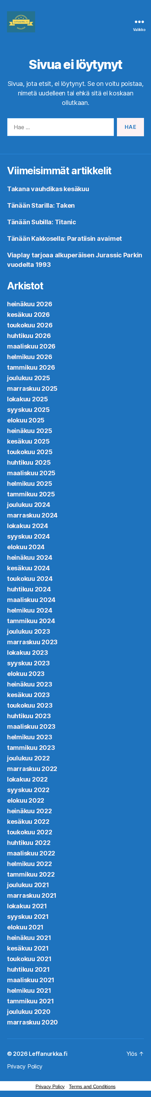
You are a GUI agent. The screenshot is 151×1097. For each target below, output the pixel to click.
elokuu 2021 (25, 927)
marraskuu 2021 (32, 895)
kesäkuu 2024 (28, 568)
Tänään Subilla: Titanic (41, 222)
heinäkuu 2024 (29, 557)
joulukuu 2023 (28, 631)
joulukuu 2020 (29, 1011)
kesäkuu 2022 (28, 821)
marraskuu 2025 (32, 388)
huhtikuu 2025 (29, 462)
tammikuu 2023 (31, 747)
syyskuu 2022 (28, 790)
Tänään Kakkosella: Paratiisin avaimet (64, 238)
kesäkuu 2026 (28, 314)
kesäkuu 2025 (28, 441)
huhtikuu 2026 (29, 335)
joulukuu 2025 (28, 378)
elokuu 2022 (25, 800)
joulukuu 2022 (28, 758)
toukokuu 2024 (30, 578)
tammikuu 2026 (31, 367)
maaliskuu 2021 (30, 980)
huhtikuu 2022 (29, 842)
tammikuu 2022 (31, 874)
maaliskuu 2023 (31, 726)
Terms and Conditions (92, 1086)
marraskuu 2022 (32, 768)
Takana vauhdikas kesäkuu (48, 189)
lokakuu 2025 (27, 399)
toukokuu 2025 (30, 452)
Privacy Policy (24, 1066)
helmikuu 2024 (29, 610)
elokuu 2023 (26, 673)
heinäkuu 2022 (29, 811)
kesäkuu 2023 (28, 694)
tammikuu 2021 (30, 1001)
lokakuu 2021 (27, 906)
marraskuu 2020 (32, 1022)
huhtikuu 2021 (28, 969)
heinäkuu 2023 (29, 684)
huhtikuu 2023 (29, 716)
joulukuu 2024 (28, 504)
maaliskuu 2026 (31, 346)
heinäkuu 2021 (29, 937)
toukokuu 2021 (29, 959)
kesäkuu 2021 (28, 948)
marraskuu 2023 (32, 642)
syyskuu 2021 (28, 916)
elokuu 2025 (26, 420)
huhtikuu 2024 (29, 589)
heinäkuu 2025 (29, 430)
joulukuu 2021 (28, 885)
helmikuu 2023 (29, 737)
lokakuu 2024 (27, 525)
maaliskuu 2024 (31, 599)
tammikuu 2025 (31, 494)
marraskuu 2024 (32, 515)
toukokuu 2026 (30, 325)
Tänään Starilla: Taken (41, 205)
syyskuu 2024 (28, 536)
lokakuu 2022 (27, 779)
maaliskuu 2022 (31, 853)
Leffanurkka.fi (48, 1053)
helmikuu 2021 (29, 990)
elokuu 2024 (26, 547)
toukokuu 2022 (29, 832)
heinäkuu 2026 (29, 304)
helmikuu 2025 (29, 483)
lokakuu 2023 (27, 652)
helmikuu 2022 (29, 863)
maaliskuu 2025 (31, 473)
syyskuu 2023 (28, 663)
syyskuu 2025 (28, 409)
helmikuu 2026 (29, 357)
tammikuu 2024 (31, 621)
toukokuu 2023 (30, 705)
